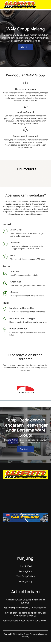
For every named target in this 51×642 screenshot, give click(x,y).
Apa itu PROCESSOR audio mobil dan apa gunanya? (25, 601)
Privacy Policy (25, 581)
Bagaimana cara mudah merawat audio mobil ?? (25, 620)
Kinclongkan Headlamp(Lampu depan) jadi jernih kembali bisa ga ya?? (25, 614)
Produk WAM (25, 566)
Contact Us (25, 449)
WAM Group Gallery (25, 576)
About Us (25, 47)
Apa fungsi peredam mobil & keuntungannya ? (25, 607)
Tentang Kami (25, 571)
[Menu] (46, 4)
